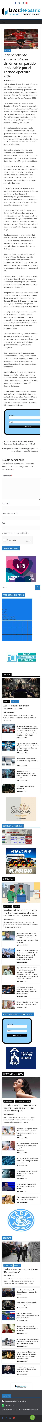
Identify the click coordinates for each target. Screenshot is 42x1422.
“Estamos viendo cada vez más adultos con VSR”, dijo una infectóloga (27, 1173)
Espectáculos (8, 1101)
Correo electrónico (9, 513)
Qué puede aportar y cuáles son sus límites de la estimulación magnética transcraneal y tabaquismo (27, 1147)
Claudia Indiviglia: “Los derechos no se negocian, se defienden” (27, 1003)
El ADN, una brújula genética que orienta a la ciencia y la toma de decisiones (27, 1161)
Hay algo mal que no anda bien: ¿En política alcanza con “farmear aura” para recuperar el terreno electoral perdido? (28, 747)
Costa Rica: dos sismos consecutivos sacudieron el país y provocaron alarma (28, 1316)
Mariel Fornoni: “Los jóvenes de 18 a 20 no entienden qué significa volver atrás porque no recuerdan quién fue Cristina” (20, 913)
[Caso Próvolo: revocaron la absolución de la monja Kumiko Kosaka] (8, 1293)
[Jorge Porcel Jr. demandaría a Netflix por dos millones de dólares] (8, 1187)
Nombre (5, 503)
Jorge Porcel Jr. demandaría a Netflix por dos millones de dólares (26, 1186)
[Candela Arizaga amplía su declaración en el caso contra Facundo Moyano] (8, 1370)
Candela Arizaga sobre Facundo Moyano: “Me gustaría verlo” (20, 1270)
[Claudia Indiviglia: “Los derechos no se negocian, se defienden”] (8, 1004)
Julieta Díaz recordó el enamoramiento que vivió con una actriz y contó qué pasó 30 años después (19, 1108)
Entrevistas (8, 906)
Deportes (7, 50)
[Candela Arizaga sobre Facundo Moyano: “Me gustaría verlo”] (21, 1252)
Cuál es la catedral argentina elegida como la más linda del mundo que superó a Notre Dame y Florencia (26, 1355)
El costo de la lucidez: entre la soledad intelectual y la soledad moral (27, 761)
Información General (23, 1101)
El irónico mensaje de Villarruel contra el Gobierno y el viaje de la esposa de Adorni (19, 442)
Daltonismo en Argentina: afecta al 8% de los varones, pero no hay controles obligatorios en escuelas (27, 1132)
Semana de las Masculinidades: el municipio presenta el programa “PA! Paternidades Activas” (28, 1341)
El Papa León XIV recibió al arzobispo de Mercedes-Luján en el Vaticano (27, 1328)
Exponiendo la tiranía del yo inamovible (26, 787)
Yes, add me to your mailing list (16, 533)
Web (3, 523)
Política (17, 906)
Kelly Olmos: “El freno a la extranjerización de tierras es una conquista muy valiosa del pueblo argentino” (26, 990)
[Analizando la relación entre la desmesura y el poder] (21, 688)
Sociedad (15, 702)
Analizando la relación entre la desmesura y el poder (16, 707)
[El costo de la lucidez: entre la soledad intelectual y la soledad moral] (8, 762)
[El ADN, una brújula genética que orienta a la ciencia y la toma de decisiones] (8, 1162)
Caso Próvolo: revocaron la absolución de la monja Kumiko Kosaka (27, 1292)
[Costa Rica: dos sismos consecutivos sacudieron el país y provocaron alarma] (8, 1317)
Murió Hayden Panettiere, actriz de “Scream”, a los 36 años (27, 1198)
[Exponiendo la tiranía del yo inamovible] (8, 789)
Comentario (7, 476)
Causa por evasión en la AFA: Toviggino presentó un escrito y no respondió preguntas (20, 449)
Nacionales (8, 1265)
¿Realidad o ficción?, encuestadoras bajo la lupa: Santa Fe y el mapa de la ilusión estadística (27, 774)
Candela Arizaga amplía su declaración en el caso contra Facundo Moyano (26, 1369)
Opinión (6, 702)
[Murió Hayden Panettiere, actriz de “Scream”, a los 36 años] (8, 1199)
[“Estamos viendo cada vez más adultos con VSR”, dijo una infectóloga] (8, 1175)
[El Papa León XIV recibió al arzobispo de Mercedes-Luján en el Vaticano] (8, 1330)
